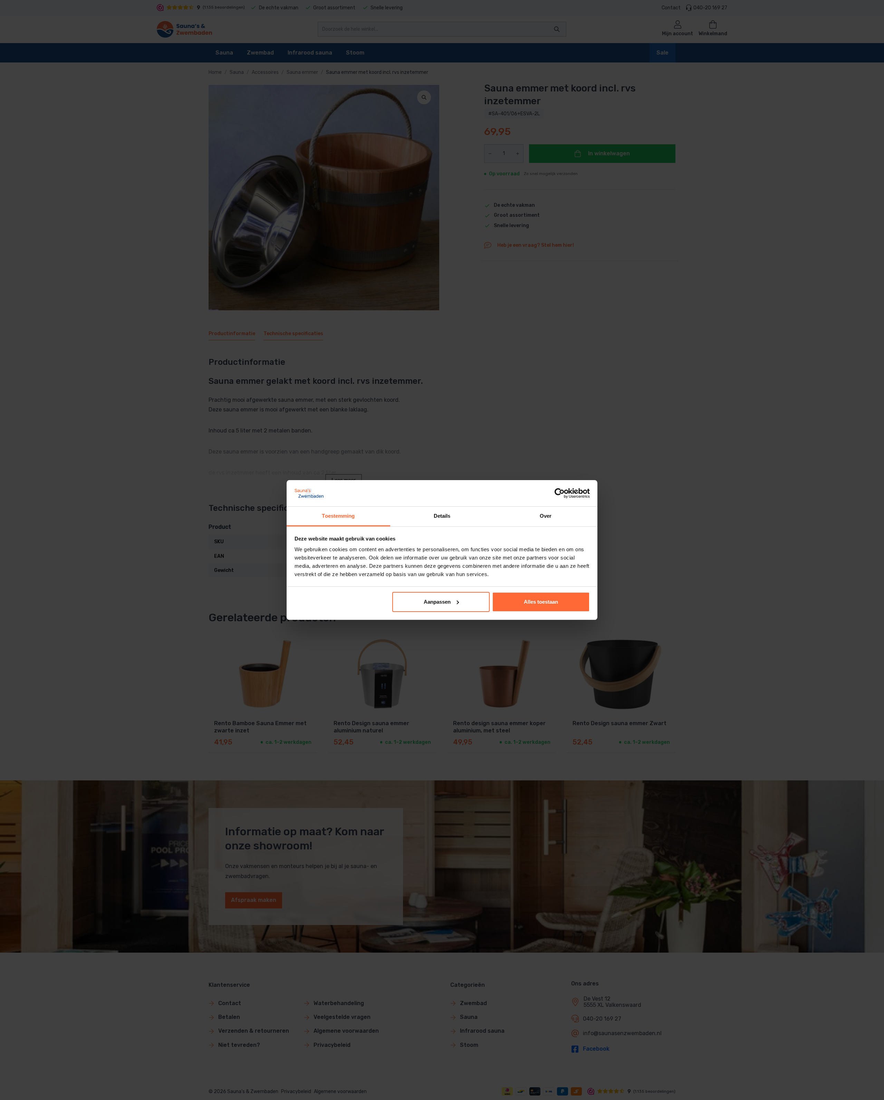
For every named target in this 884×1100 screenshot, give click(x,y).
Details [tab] (442, 516)
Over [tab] (545, 516)
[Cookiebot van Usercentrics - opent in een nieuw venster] (559, 493)
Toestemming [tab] (338, 516)
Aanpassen (437, 602)
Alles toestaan (541, 602)
